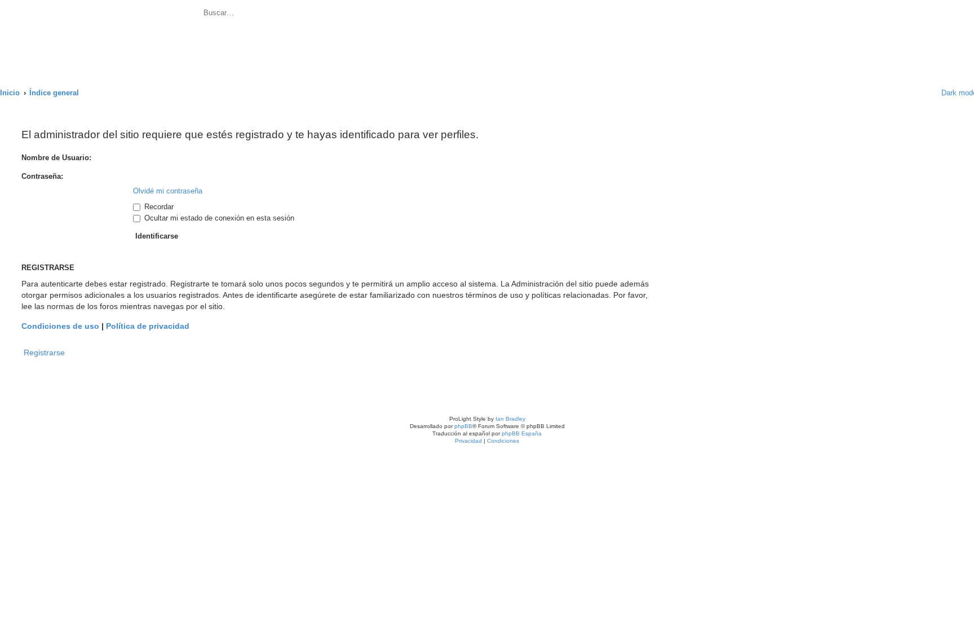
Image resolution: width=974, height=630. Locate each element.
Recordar (158, 206)
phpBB (463, 426)
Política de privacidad (147, 326)
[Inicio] (101, 38)
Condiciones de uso (60, 326)
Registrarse (44, 352)
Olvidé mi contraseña (167, 191)
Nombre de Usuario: (56, 157)
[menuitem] (324, 14)
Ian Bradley (510, 419)
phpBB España (522, 433)
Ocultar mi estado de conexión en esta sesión (218, 218)
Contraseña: (42, 176)
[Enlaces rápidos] (918, 93)
